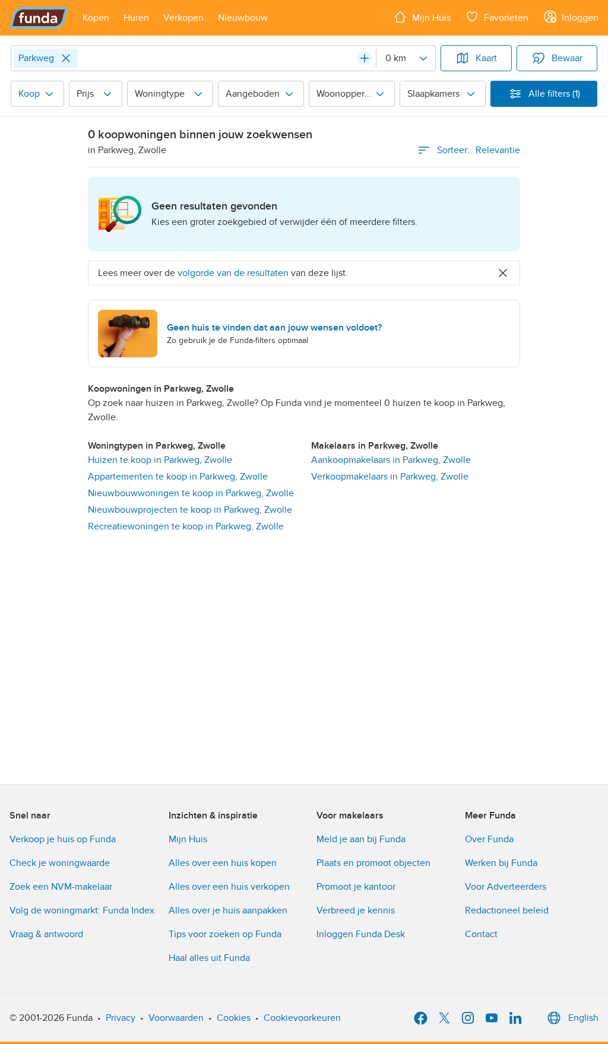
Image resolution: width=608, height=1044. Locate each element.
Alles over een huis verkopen (229, 887)
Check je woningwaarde (60, 863)
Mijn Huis (188, 839)
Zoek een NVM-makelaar (61, 887)
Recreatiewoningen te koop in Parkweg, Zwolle (186, 526)
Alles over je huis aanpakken (228, 910)
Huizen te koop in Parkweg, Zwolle (160, 460)
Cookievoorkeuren (302, 1018)
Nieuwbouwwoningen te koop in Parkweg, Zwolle (191, 493)
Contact (481, 934)
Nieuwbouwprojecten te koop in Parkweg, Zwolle (190, 510)
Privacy (120, 1018)
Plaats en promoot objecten (373, 863)
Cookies (234, 1018)
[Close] (66, 58)
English (583, 1018)
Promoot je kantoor (355, 887)
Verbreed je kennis (355, 910)
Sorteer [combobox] (478, 150)
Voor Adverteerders (505, 887)
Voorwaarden (176, 1018)
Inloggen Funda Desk (360, 934)
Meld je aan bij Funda (361, 839)
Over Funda (489, 839)
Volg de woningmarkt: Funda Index (82, 910)
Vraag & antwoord (46, 934)
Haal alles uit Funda (209, 958)
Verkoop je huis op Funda (63, 839)
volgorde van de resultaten (233, 273)
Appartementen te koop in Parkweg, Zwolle (178, 477)
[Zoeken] (364, 58)
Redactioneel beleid (507, 910)
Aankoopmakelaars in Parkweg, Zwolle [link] (391, 460)
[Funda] (39, 18)
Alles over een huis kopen (223, 863)
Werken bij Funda (501, 863)
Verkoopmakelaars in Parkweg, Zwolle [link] (389, 477)
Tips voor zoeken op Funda (225, 934)
